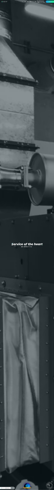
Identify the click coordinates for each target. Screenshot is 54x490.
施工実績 (30, 1)
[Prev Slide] (50, 4)
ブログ (33, 1)
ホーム (22, 1)
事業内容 (28, 1)
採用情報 (35, 1)
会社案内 (25, 1)
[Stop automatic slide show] (51, 4)
